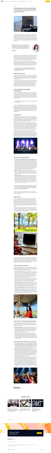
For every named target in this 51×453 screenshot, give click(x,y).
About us (6, 1)
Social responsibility (23, 1)
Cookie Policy (13, 449)
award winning (12, 444)
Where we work (14, 1)
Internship (30, 1)
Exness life (18, 1)
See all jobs (47, 1)
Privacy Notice (9, 449)
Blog (27, 1)
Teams (9, 1)
